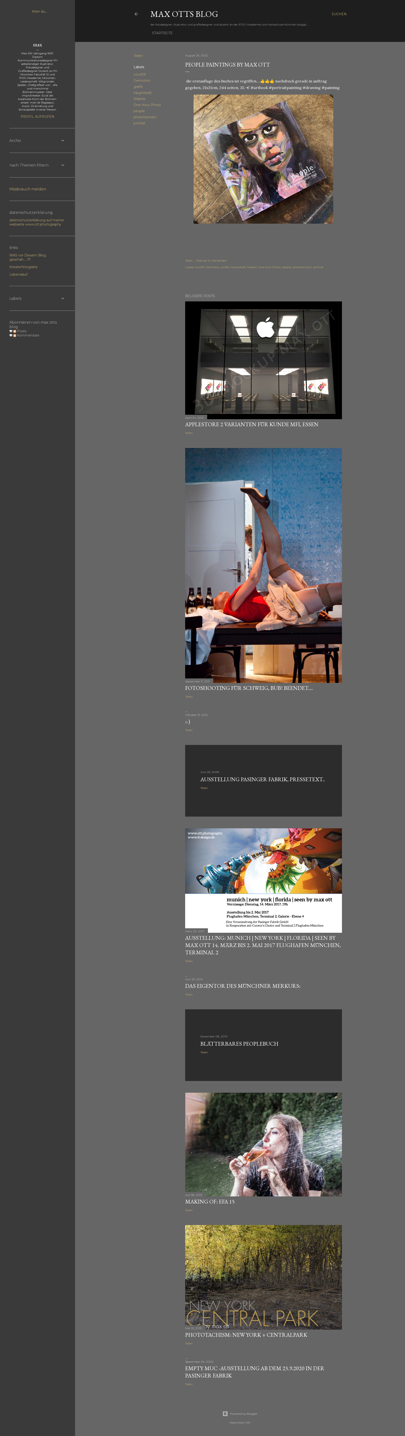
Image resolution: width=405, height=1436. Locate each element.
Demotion (142, 80)
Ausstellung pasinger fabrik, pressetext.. (262, 779)
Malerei (140, 99)
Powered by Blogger (244, 1413)
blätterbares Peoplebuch (239, 1043)
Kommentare (27, 335)
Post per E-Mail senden (211, 260)
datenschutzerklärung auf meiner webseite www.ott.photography (36, 222)
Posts (21, 331)
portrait (139, 123)
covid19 (140, 74)
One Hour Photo (147, 105)
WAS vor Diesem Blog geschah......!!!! (27, 257)
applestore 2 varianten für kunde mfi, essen (252, 424)
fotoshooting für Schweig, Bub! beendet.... (249, 688)
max (37, 44)
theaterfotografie (23, 267)
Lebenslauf (18, 274)
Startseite (162, 33)
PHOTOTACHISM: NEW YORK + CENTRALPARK (246, 1334)
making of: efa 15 (210, 1201)
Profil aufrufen (37, 117)
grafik (138, 87)
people (139, 111)
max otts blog (184, 13)
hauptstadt (143, 93)
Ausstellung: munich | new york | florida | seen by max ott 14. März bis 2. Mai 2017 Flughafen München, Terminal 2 (263, 945)
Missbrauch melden (27, 189)
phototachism (145, 117)
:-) (187, 721)
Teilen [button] (138, 56)
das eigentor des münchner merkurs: (242, 985)
